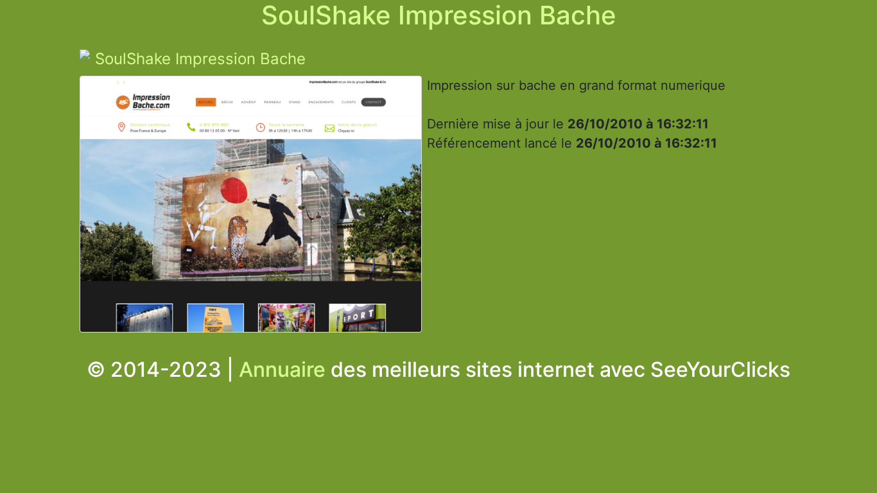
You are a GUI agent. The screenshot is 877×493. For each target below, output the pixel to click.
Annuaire (282, 369)
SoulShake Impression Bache (200, 58)
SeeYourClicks (720, 369)
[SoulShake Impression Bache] (251, 207)
